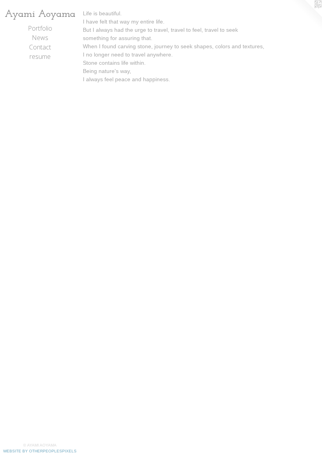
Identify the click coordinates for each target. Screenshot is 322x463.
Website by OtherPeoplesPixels (40, 451)
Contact (40, 47)
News (40, 37)
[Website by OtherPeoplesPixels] (306, 15)
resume (40, 56)
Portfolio (40, 28)
